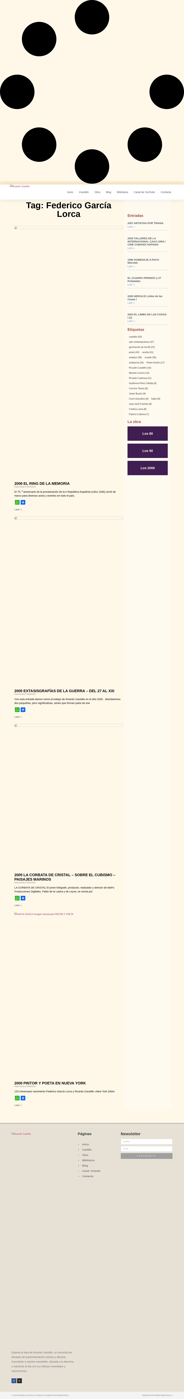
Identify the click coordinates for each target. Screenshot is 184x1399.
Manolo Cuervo (139, 373)
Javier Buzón (137, 394)
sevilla (147, 352)
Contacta (166, 192)
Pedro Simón (155, 363)
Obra (97, 192)
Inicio (70, 192)
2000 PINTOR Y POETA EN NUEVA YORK (50, 1083)
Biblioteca (122, 192)
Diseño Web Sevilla (163, 1395)
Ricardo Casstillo (140, 368)
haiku (155, 399)
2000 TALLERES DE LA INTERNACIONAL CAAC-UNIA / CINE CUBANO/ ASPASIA (147, 241)
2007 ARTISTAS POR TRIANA (145, 223)
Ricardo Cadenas (140, 378)
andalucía (136, 363)
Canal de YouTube (144, 192)
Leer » (18, 509)
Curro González (138, 399)
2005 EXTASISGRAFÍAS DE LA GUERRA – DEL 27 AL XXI (64, 691)
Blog (108, 192)
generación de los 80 (142, 347)
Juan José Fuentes (140, 404)
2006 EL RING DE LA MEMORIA (42, 483)
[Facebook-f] (14, 1380)
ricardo (150, 357)
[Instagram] (19, 1380)
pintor (134, 352)
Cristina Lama (137, 409)
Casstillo (84, 192)
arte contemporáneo (141, 342)
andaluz (135, 357)
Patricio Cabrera (139, 414)
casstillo (135, 337)
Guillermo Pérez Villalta (142, 383)
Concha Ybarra (138, 388)
